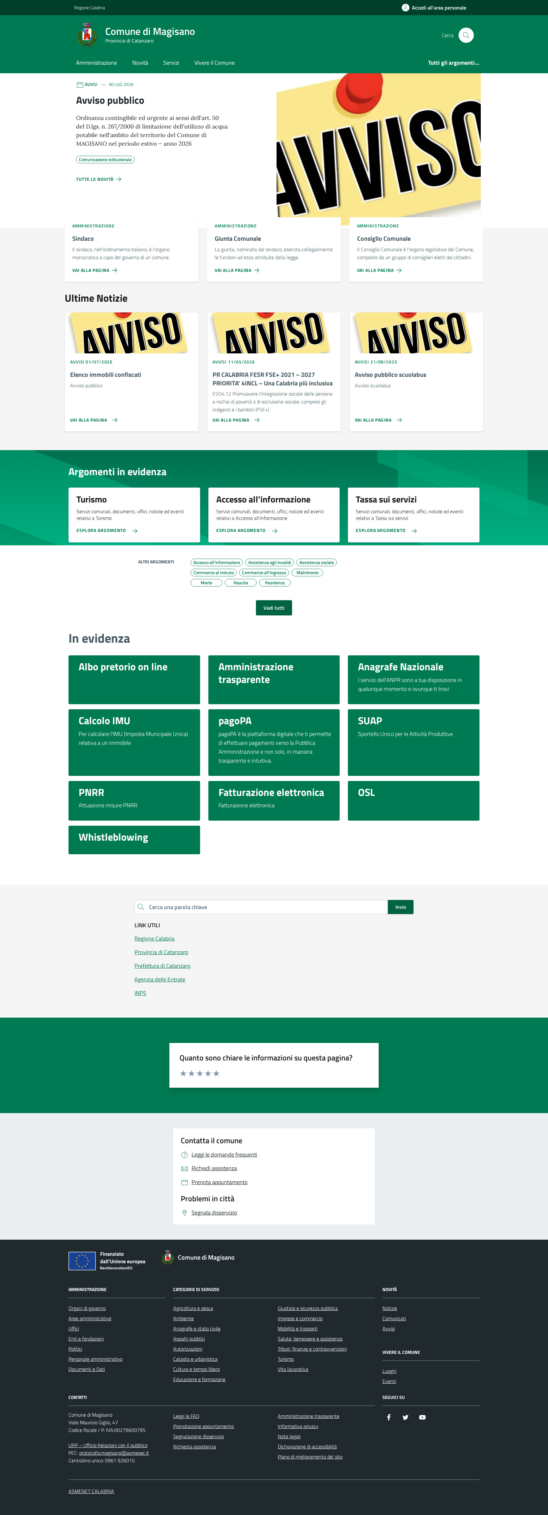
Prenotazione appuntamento (203, 1426)
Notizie (389, 1308)
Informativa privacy (298, 1426)
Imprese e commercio (300, 1318)
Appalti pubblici (189, 1338)
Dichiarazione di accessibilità (307, 1446)
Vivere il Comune (214, 62)
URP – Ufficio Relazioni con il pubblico (107, 1445)
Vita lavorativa (293, 1369)
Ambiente (183, 1318)
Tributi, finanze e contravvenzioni (312, 1349)
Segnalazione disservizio (198, 1436)
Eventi (389, 1381)
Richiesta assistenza (194, 1446)
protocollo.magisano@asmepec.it (114, 1453)
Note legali (289, 1436)
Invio (400, 907)
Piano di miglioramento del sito (310, 1456)
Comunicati (394, 1318)
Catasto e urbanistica (195, 1359)
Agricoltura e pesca (193, 1308)
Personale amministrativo (95, 1359)
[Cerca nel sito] (466, 35)
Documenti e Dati (86, 1369)
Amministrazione (96, 62)
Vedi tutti (274, 608)
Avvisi (388, 1328)
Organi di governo (87, 1308)
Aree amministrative (89, 1318)
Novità (140, 62)
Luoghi (389, 1371)
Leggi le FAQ (186, 1416)
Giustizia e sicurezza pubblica (308, 1308)
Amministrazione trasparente (308, 1416)
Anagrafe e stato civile (196, 1328)
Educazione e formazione (199, 1379)
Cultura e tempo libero (196, 1369)
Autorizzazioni (187, 1349)
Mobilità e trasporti (297, 1328)
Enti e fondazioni (86, 1338)
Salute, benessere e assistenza (310, 1338)
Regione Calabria (89, 7)
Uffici (73, 1328)
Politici (75, 1349)
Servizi (171, 62)
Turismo (286, 1359)
